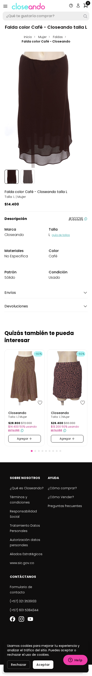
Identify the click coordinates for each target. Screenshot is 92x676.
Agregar (23, 439)
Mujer (42, 37)
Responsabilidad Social (23, 514)
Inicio (28, 37)
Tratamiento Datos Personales (25, 528)
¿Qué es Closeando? (27, 488)
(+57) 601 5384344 (24, 610)
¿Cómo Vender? (61, 497)
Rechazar (18, 664)
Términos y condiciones (20, 500)
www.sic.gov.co (22, 563)
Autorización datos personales (25, 542)
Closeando (17, 413)
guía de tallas (61, 235)
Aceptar (43, 664)
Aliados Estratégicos (26, 554)
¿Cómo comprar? (62, 488)
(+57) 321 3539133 (23, 601)
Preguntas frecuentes (65, 506)
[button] (32, 451)
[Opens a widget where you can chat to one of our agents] (75, 660)
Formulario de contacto (21, 590)
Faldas (58, 37)
